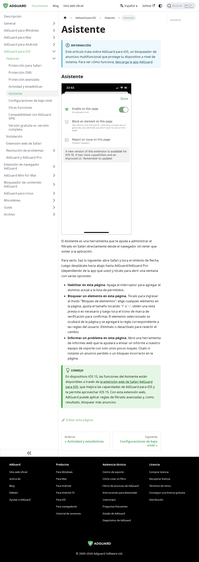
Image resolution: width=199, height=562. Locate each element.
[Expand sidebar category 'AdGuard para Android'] (54, 44)
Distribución (156, 499)
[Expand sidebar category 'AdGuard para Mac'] (54, 37)
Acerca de (14, 479)
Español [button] (130, 6)
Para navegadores (66, 506)
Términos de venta (160, 486)
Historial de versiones (68, 513)
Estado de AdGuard (114, 513)
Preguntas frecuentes (115, 506)
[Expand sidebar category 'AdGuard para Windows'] (54, 30)
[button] (30, 23)
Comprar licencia (158, 472)
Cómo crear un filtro (114, 479)
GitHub (146, 6)
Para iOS (61, 499)
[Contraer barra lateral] (29, 453)
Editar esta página (79, 420)
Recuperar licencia (159, 479)
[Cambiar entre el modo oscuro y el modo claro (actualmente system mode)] (160, 6)
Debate (13, 492)
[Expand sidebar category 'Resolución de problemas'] (54, 150)
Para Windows (64, 472)
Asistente (175, 20)
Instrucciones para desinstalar (120, 492)
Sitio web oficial (73, 6)
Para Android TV (65, 492)
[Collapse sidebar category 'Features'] (54, 58)
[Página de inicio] (65, 18)
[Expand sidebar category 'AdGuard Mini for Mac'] (54, 175)
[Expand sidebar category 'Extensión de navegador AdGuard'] (54, 166)
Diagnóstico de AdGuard (117, 520)
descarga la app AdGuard (134, 62)
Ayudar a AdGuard (20, 499)
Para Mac (61, 479)
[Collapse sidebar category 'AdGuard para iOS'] (54, 51)
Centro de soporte (113, 472)
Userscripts (109, 499)
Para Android (63, 486)
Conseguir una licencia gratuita (167, 492)
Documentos (40, 6)
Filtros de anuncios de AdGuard (121, 486)
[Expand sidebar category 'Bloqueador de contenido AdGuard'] (54, 184)
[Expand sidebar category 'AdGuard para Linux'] (54, 193)
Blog (56, 6)
